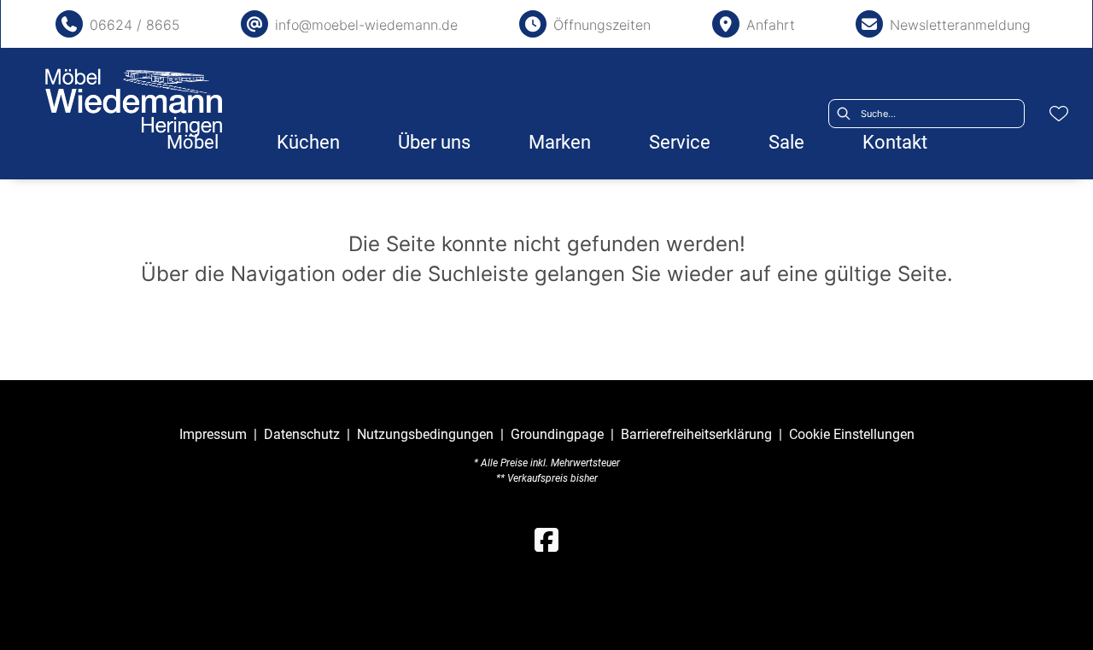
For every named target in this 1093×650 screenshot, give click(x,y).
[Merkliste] (1059, 113)
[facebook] (546, 540)
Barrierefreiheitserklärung (696, 434)
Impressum (213, 434)
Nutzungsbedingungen (425, 434)
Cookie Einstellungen (852, 435)
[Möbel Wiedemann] (134, 103)
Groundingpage (557, 434)
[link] (193, 142)
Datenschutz (302, 434)
